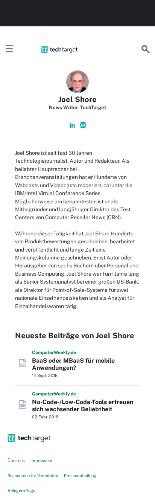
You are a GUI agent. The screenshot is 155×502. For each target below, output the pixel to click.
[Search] (145, 49)
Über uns (16, 460)
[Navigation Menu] (9, 49)
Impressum (41, 460)
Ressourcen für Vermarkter (33, 475)
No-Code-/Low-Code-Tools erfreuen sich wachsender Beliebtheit (82, 405)
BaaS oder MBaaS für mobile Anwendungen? (73, 364)
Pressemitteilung (80, 475)
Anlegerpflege (21, 490)
